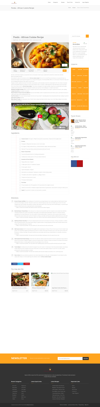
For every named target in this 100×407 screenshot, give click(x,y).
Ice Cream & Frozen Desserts (86, 75)
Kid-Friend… (15, 389)
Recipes (62, 2)
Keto (86, 81)
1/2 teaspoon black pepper (26, 180)
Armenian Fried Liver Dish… (19, 288)
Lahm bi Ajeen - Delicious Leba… (58, 389)
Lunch (22, 393)
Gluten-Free (80, 106)
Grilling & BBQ (80, 100)
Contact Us (77, 2)
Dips (86, 100)
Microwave (15, 387)
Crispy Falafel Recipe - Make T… (58, 393)
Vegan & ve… (23, 385)
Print (64, 70)
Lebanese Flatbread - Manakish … (58, 399)
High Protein (15, 40)
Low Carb (80, 69)
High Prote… (23, 391)
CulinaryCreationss (30, 404)
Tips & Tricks (70, 2)
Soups (74, 69)
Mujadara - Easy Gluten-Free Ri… (58, 387)
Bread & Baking (86, 106)
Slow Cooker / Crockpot (80, 75)
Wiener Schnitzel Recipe (38, 288)
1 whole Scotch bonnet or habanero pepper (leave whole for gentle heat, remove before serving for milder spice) (44, 187)
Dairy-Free (15, 393)
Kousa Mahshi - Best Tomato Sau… (59, 391)
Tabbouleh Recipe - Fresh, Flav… (58, 395)
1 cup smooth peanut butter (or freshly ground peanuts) (32, 154)
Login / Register (85, 2)
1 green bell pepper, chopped (27, 169)
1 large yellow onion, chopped (27, 162)
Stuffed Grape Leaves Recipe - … (58, 385)
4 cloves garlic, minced (26, 167)
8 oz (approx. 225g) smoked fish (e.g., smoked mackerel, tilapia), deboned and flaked (38, 146)
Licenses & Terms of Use (73, 404)
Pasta (22, 399)
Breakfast (14, 395)
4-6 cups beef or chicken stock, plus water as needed (33, 190)
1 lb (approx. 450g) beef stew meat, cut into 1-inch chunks (33, 144)
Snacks (22, 395)
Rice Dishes (85, 69)
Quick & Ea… (23, 387)
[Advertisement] (50, 23)
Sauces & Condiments (80, 81)
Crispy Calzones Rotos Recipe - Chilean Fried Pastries (80, 121)
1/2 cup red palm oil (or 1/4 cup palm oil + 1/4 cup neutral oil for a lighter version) (37, 185)
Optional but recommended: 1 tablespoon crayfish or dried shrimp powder (36, 172)
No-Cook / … (15, 385)
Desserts (14, 397)
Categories (55, 2)
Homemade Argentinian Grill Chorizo (81, 138)
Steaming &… (15, 391)
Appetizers (73, 81)
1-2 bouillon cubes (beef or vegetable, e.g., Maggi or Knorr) (33, 174)
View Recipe (73, 123)
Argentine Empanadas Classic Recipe (80, 146)
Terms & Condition (63, 404)
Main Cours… (23, 397)
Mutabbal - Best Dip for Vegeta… (58, 397)
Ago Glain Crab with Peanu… (59, 288)
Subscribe (85, 358)
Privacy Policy (81, 404)
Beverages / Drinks (74, 106)
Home (49, 2)
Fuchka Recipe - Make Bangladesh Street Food (81, 126)
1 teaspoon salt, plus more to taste (28, 177)
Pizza (74, 75)
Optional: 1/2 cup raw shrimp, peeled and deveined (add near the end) (35, 149)
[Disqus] (40, 313)
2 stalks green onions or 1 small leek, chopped (30, 164)
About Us (86, 404)
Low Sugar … (23, 389)
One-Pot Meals (74, 100)
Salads (14, 399)
